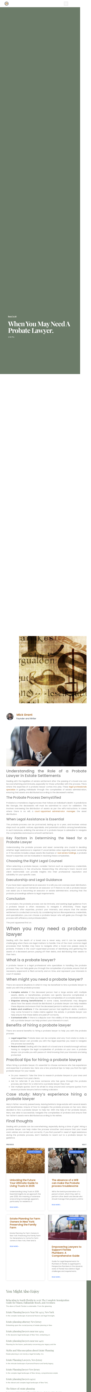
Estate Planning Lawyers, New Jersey (24, 1359)
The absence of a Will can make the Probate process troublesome (66, 1183)
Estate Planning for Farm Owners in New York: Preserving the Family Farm (25, 1223)
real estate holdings (66, 853)
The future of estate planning (20, 1388)
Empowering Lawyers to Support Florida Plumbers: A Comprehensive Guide (67, 1251)
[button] (66, 3)
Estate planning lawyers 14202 (20, 1379)
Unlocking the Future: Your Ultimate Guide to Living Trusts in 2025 (24, 1183)
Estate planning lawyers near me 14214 (25, 1331)
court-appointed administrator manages (55, 811)
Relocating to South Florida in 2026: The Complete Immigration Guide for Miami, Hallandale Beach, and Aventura (37, 1301)
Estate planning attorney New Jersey (23, 1321)
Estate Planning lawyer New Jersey (23, 1369)
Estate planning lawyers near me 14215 (24, 1340)
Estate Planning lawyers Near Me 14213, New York (30, 1312)
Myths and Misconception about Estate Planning (30, 1350)
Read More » (14, 1207)
